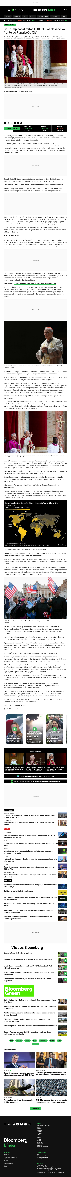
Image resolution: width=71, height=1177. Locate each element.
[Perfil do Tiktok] (25, 1124)
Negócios (6, 1154)
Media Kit (39, 1159)
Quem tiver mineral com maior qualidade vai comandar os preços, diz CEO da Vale (19, 1074)
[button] (5, 123)
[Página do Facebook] (5, 1124)
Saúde (5, 1166)
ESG (5, 1162)
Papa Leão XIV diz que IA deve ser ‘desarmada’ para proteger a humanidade (14, 769)
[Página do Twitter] (9, 1124)
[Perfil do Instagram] (17, 1124)
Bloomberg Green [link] (43, 16)
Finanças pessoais (8, 1163)
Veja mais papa (35, 751)
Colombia (39, 1131)
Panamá (39, 1139)
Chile (38, 1134)
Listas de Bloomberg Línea (10, 1157)
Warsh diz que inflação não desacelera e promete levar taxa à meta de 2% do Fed (51, 1074)
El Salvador (40, 1143)
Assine (38, 1154)
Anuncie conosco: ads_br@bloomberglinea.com (49, 1170)
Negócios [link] (7, 16)
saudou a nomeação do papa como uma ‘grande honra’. (23, 556)
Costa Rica (39, 1142)
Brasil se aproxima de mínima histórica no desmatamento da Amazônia (30, 1026)
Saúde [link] (64, 16)
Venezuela (39, 1133)
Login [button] (65, 10)
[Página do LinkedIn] (21, 1124)
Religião (52, 1040)
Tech (5, 1159)
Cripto (5, 1168)
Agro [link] (25, 16)
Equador (39, 1137)
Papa (11, 1040)
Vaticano (27, 1040)
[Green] (35, 991)
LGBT (59, 1040)
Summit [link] (32, 16)
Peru (38, 1136)
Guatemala (39, 1145)
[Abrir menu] (5, 10)
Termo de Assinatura (42, 1156)
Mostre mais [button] (35, 1108)
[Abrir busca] (8, 10)
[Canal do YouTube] (13, 1124)
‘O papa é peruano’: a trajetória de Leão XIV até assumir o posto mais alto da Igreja (35, 769)
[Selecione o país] (22, 10)
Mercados (6, 1156)
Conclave (35, 1044)
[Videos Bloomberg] (35, 948)
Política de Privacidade (42, 1157)
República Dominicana (42, 1146)
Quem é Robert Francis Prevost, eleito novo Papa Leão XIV (35, 283)
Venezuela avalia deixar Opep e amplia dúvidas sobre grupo (18, 1101)
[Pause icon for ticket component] (5, 20)
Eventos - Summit (41, 1165)
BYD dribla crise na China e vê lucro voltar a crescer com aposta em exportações (51, 1101)
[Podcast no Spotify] (29, 1124)
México (39, 1128)
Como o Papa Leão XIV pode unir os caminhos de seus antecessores (38, 185)
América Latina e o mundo (43, 1125)
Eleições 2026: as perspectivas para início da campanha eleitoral (28, 959)
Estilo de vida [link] (55, 16)
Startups (6, 1160)
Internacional (10, 25)
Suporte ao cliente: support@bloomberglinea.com (49, 1168)
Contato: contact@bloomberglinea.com (47, 1167)
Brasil (38, 1127)
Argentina (39, 1130)
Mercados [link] (17, 16)
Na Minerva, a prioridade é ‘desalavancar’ (19, 891)
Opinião (6, 1165)
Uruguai (39, 1140)
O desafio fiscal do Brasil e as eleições (18, 953)
